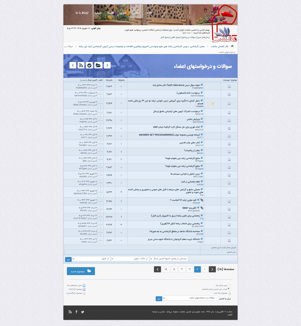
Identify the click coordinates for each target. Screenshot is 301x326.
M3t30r (83, 210)
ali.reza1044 (197, 226)
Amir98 (199, 234)
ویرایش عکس (193, 119)
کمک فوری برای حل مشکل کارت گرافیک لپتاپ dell (176, 127)
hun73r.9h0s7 (80, 218)
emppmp (83, 184)
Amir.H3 (199, 145)
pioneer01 (82, 226)
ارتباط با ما (82, 13)
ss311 (200, 137)
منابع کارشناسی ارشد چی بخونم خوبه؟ (182, 158)
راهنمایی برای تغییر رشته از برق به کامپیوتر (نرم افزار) (175, 216)
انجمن (136, 13)
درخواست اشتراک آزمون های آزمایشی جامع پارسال (176, 111)
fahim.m (199, 114)
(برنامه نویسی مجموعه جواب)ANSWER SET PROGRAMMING (169, 135)
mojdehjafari (197, 88)
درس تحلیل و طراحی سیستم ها (185, 174)
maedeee (199, 106)
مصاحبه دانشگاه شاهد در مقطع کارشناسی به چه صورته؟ (174, 231)
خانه (149, 13)
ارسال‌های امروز (203, 37)
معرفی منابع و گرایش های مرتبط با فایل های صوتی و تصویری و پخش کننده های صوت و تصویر (165, 191)
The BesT (83, 145)
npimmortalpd (197, 95)
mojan (200, 242)
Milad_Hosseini (80, 104)
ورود (195, 33)
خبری (123, 13)
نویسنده (226, 80)
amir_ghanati (194, 210)
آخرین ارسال (92, 80)
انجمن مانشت (185, 311)
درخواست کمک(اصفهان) (188, 93)
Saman (200, 153)
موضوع (234, 80)
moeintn (83, 121)
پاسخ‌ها (121, 80)
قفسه (110, 13)
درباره (98, 13)
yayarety (83, 176)
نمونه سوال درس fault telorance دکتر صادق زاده (176, 85)
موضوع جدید (79, 271)
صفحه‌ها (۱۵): (225, 269)
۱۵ (165, 269)
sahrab (200, 184)
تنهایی (230, 314)
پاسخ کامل (164, 37)
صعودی (83, 80)
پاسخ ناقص (175, 37)
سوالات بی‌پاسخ (188, 37)
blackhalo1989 (80, 193)
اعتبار (100, 80)
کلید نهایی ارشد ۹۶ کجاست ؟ (183, 200)
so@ (85, 161)
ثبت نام (187, 33)
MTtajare (199, 161)
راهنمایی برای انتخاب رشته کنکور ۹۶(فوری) (180, 224)
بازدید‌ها (109, 80)
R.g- (201, 195)
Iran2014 (199, 129)
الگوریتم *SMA (189, 208)
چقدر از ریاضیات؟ (192, 150)
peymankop (198, 122)
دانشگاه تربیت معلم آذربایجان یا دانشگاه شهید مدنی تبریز (174, 239)
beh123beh (198, 176)
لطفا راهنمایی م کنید (190, 182)
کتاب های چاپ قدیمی (189, 143)
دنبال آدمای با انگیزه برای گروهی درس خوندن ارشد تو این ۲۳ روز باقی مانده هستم (165, 102)
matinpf (196, 203)
